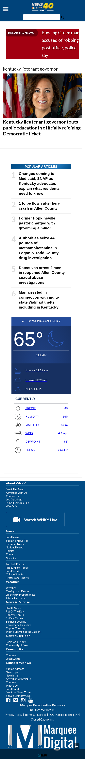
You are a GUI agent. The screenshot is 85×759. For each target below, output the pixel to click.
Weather (11, 587)
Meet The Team (15, 489)
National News (14, 547)
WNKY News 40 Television (42, 7)
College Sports (14, 574)
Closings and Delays (17, 591)
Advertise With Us (16, 492)
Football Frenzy (15, 564)
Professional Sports (17, 577)
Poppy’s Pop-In (15, 614)
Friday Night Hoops (17, 567)
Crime (9, 554)
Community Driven (17, 645)
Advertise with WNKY (18, 678)
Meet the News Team (18, 692)
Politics (10, 550)
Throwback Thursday (18, 625)
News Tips (12, 672)
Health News (13, 608)
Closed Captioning (42, 719)
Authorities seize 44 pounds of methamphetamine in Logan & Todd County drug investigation (39, 248)
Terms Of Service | (37, 714)
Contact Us (12, 496)
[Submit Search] (62, 17)
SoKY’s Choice (14, 618)
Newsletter (12, 675)
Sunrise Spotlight (16, 621)
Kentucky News (15, 544)
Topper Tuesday (15, 628)
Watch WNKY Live (40, 519)
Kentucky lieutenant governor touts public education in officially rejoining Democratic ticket (42, 127)
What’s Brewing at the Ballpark (23, 631)
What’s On (12, 506)
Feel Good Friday (16, 641)
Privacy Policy (13, 714)
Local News (12, 537)
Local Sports (13, 571)
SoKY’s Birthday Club (18, 695)
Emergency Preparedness (20, 594)
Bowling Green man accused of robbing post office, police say (60, 44)
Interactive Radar (16, 598)
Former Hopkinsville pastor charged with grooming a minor (37, 223)
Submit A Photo (15, 668)
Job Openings (14, 499)
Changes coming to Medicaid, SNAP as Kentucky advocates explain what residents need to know (39, 184)
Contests (11, 655)
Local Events (13, 658)
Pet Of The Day (15, 611)
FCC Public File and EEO (64, 714)
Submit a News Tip (17, 540)
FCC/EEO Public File (17, 502)
